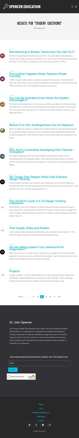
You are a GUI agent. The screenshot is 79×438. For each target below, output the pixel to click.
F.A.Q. (41, 408)
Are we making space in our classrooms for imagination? (36, 248)
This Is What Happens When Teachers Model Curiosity (37, 75)
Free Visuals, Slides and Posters (29, 228)
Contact (41, 421)
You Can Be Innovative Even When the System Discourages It (39, 99)
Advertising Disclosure (41, 412)
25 (33, 296)
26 (37, 296)
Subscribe (41, 417)
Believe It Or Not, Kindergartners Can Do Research (41, 125)
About (41, 404)
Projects (14, 271)
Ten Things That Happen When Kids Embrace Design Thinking (38, 178)
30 (54, 296)
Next (59, 296)
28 (46, 296)
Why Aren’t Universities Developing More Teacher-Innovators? (41, 151)
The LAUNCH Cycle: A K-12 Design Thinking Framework (37, 202)
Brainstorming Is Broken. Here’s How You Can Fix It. (42, 52)
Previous (20, 296)
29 (50, 296)
